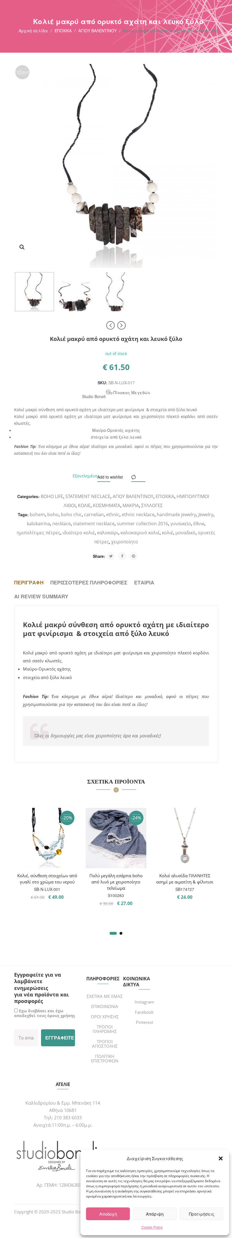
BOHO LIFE (52, 496)
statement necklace (94, 523)
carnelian (94, 514)
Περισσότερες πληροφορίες (88, 582)
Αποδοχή (108, 1214)
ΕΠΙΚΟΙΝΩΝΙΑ (104, 1006)
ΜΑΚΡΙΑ (131, 505)
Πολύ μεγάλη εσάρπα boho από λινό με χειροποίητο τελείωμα (116, 882)
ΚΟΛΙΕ (84, 505)
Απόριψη (155, 1214)
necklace (61, 523)
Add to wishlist (110, 477)
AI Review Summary (41, 596)
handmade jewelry (176, 514)
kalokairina (38, 523)
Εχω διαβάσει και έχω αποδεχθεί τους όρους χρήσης (44, 1013)
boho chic (71, 514)
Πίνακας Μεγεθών (131, 392)
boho (53, 514)
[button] (221, 1158)
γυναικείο (180, 523)
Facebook (144, 1012)
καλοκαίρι (107, 533)
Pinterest (144, 1022)
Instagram (144, 1002)
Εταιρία (144, 582)
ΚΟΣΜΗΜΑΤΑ (106, 505)
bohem (37, 514)
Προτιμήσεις (201, 1214)
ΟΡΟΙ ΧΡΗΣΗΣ (105, 1016)
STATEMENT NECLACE (87, 496)
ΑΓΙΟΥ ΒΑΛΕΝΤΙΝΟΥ (97, 30)
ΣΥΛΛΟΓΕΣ (152, 505)
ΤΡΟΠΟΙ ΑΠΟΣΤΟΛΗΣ (105, 1044)
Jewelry (205, 514)
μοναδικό (185, 533)
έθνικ (198, 523)
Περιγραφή (29, 582)
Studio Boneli (94, 396)
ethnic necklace (138, 514)
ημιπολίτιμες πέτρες (38, 533)
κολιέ (167, 533)
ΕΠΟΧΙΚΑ (63, 30)
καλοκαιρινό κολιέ (140, 533)
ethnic (112, 514)
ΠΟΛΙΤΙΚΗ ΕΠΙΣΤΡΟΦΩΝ (104, 1058)
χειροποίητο (124, 542)
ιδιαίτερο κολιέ (79, 533)
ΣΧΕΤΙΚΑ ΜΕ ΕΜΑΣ (105, 996)
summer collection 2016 (142, 523)
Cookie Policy (152, 1227)
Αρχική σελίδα (33, 30)
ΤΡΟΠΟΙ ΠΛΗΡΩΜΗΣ (105, 1029)
